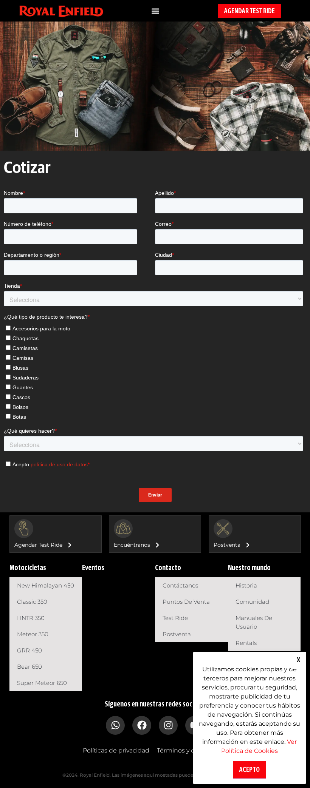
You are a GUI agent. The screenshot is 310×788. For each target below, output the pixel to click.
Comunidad (252, 601)
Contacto (168, 568)
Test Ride (175, 617)
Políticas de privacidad (116, 750)
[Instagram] (168, 725)
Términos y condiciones (192, 750)
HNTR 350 (31, 617)
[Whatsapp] (115, 725)
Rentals (246, 642)
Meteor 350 (32, 634)
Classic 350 (32, 601)
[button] (155, 11)
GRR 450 (29, 650)
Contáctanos (180, 585)
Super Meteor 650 (42, 682)
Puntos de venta (186, 601)
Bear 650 (29, 666)
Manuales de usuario (254, 622)
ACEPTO (249, 769)
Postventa (177, 634)
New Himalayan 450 (45, 585)
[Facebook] (141, 725)
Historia (246, 585)
